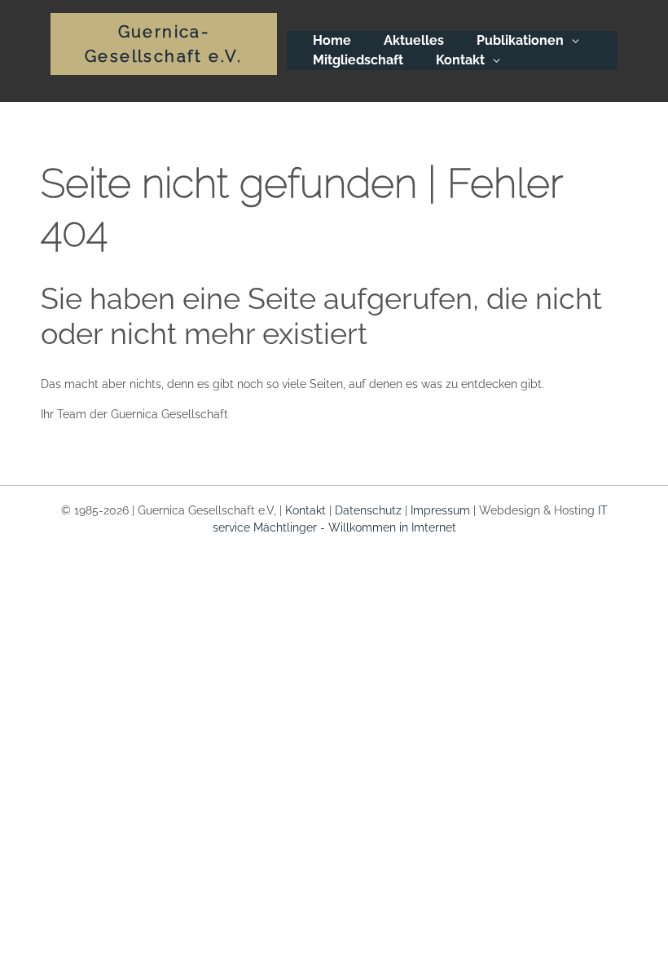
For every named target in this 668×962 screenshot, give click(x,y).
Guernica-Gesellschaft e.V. (164, 44)
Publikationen (520, 40)
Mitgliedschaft (358, 60)
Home (332, 40)
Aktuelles (414, 40)
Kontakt (460, 60)
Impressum (440, 510)
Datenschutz (368, 510)
